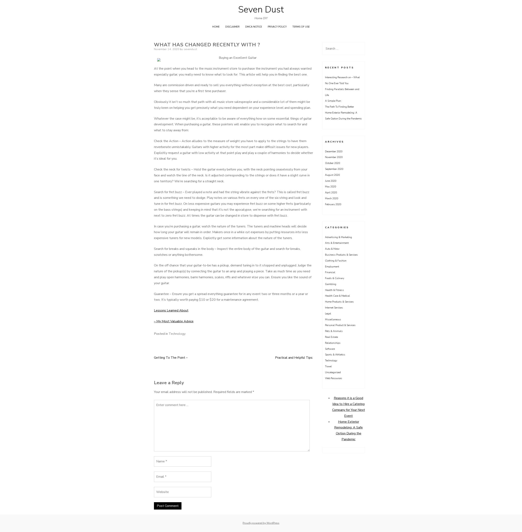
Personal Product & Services (340, 325)
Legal (328, 313)
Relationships (333, 343)
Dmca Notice (253, 26)
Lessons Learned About (171, 310)
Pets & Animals (334, 331)
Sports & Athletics (335, 354)
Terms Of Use (301, 26)
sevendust (190, 49)
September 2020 (334, 169)
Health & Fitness (334, 290)
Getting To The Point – (171, 357)
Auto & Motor (332, 248)
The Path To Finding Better (339, 106)
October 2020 (332, 163)
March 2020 (331, 198)
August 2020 (332, 175)
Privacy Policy (277, 26)
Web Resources (333, 378)
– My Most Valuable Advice (174, 321)
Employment (332, 266)
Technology (177, 334)
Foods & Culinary (334, 278)
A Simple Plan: (333, 100)
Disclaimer (232, 26)
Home (216, 26)
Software (330, 349)
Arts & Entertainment (337, 243)
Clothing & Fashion (335, 260)
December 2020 (333, 151)
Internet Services (334, 307)
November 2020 (334, 157)
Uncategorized (333, 372)
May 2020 (330, 186)
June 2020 (330, 181)
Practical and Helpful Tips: (294, 357)
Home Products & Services (339, 301)
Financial (330, 272)
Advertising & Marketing (338, 237)
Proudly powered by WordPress (261, 523)
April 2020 (331, 192)
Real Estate (331, 337)
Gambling (330, 284)
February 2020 (333, 204)
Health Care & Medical (337, 295)
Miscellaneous (333, 319)
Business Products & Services (341, 254)
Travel (328, 366)
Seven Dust (261, 9)
